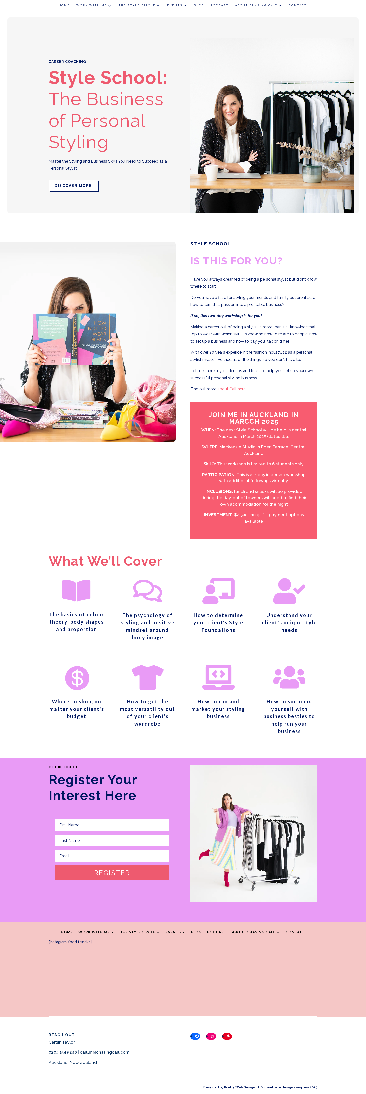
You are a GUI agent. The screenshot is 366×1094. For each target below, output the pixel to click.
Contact (298, 5)
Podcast (220, 5)
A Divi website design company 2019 (287, 1087)
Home (64, 5)
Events (175, 5)
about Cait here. (231, 389)
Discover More (73, 185)
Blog (199, 5)
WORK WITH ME (91, 5)
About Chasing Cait (256, 5)
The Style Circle (137, 5)
